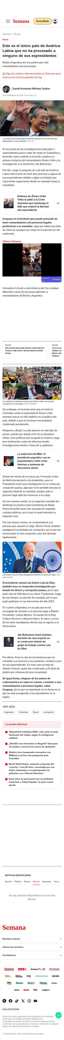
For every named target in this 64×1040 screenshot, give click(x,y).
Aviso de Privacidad (14, 1009)
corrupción (48, 712)
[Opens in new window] (10, 1001)
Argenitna (9, 712)
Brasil (35, 712)
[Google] (4, 1001)
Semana (6, 34)
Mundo (17, 34)
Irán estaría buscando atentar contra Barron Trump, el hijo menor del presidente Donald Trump (24, 350)
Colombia (23, 712)
